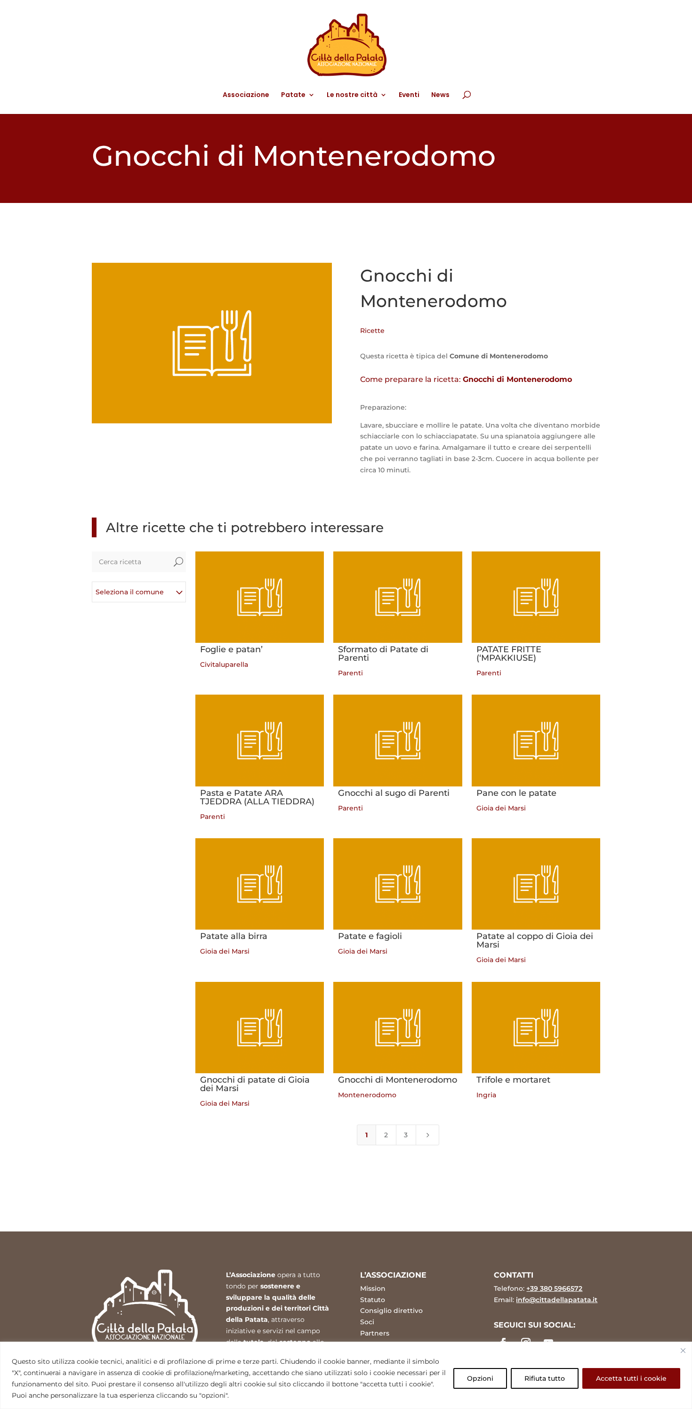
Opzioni (480, 1378)
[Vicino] (683, 1350)
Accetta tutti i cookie (631, 1378)
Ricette (372, 330)
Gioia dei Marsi (501, 808)
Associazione (246, 95)
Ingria (486, 1095)
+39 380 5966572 (554, 1288)
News (440, 95)
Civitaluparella (224, 664)
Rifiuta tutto (544, 1378)
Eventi (409, 95)
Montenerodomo (367, 1095)
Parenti (350, 673)
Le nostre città (352, 95)
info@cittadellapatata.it (556, 1300)
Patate (293, 95)
